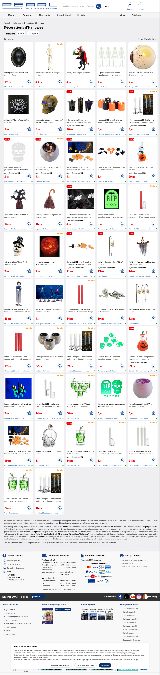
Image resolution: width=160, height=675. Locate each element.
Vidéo (123, 15)
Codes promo (11, 627)
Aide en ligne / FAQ (14, 560)
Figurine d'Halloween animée (15, 229)
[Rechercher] (98, 6)
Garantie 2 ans (127, 563)
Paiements (91, 560)
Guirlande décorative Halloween (78, 229)
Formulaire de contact (15, 568)
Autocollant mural (11, 134)
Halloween (17, 23)
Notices (8, 631)
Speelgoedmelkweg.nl (131, 629)
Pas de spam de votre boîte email (134, 566)
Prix (20, 33)
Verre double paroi (73, 418)
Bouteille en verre (42, 465)
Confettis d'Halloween (106, 181)
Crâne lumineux (41, 134)
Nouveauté (44, 15)
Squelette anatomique (44, 87)
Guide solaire (10, 634)
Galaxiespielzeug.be (130, 636)
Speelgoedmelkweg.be (131, 640)
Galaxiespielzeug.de (130, 608)
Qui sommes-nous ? (13, 610)
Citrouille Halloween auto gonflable (142, 371)
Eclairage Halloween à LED (45, 323)
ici (140, 660)
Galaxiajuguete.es (129, 622)
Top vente (28, 15)
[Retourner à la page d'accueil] (29, 7)
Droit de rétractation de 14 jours (134, 560)
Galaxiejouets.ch (129, 612)
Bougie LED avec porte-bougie (140, 134)
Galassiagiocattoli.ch (130, 619)
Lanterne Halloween (43, 181)
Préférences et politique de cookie (18, 624)
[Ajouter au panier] (29, 82)
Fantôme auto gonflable (138, 181)
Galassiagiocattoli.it (130, 626)
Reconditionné (63, 15)
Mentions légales (12, 620)
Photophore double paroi (45, 276)
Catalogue (137, 15)
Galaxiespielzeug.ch (130, 615)
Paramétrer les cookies (85, 665)
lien (133, 653)
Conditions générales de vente (17, 617)
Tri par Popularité (146, 39)
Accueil (7, 23)
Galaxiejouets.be (129, 633)
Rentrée (81, 15)
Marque (32, 33)
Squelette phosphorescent (107, 87)
